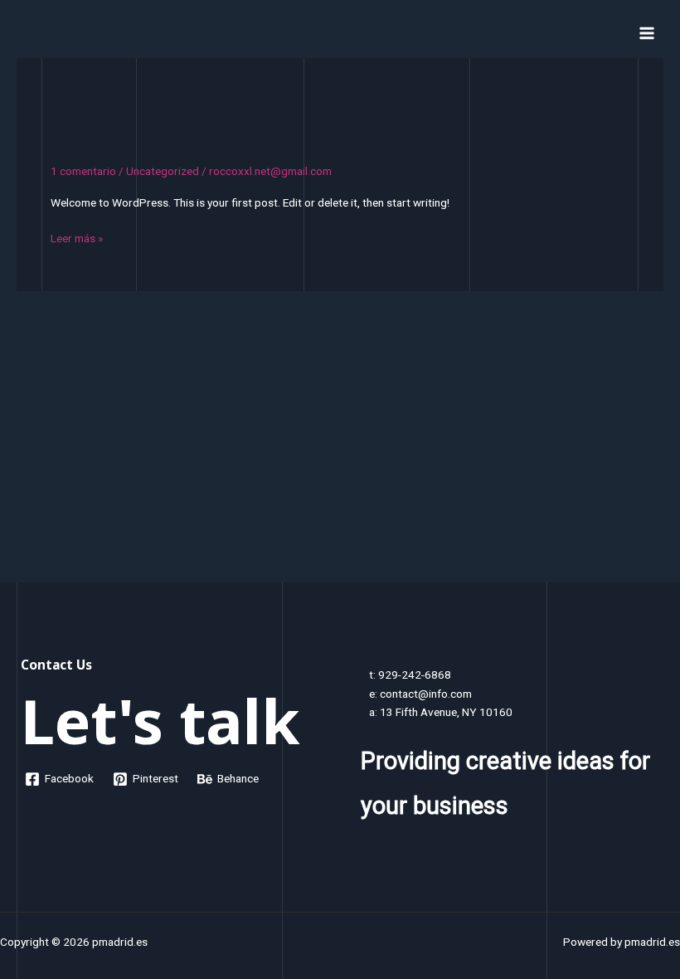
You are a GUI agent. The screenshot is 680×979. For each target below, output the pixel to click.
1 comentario (83, 171)
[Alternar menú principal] (647, 33)
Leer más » (77, 239)
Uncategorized (162, 171)
